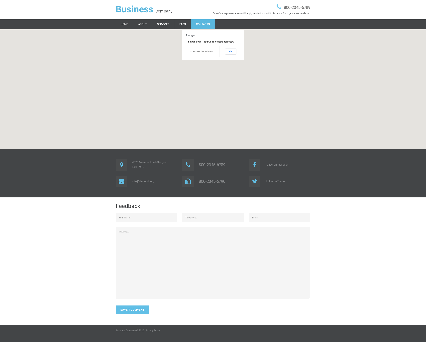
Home (124, 24)
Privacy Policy (153, 330)
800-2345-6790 (212, 181)
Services (163, 24)
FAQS (182, 24)
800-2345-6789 (297, 7)
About (142, 24)
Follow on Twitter (275, 181)
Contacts (203, 24)
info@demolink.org (143, 181)
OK (230, 51)
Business (134, 9)
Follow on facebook (276, 164)
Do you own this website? (201, 51)
